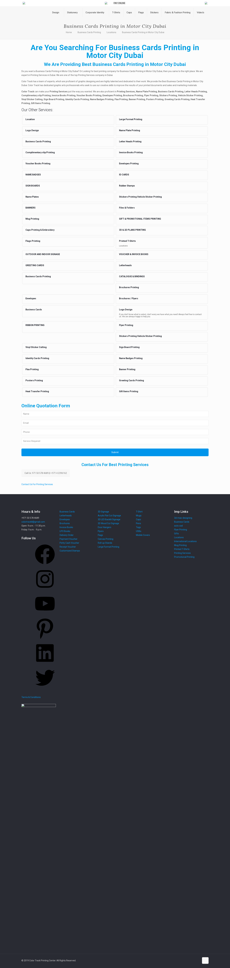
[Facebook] (44, 565)
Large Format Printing (130, 119)
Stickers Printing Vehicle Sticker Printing (140, 197)
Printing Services (182, 553)
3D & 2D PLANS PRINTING (132, 230)
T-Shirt (139, 511)
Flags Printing (33, 241)
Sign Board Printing (129, 347)
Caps (138, 519)
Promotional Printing (184, 557)
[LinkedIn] (44, 664)
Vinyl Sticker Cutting (36, 347)
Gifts (176, 533)
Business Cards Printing (89, 32)
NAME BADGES (33, 174)
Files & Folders (127, 207)
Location (30, 119)
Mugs (138, 515)
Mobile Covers (143, 535)
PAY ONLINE (119, 3)
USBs (138, 531)
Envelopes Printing (129, 163)
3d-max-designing (183, 518)
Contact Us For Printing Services (37, 484)
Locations (111, 32)
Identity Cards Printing (37, 358)
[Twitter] (44, 688)
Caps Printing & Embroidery (40, 230)
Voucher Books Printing (38, 163)
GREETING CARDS (35, 265)
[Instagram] (44, 590)
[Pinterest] (44, 639)
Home (69, 32)
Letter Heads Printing (130, 141)
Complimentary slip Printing (40, 152)
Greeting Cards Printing (131, 380)
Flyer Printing (126, 325)
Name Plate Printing (129, 130)
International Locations (185, 541)
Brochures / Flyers (128, 298)
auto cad (178, 525)
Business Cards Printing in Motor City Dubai (143, 32)
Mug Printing (32, 219)
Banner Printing (127, 369)
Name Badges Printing (131, 358)
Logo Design (32, 130)
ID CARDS (124, 174)
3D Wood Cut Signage (108, 523)
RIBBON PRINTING (35, 325)
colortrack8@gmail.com (33, 522)
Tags (138, 527)
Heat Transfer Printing (37, 391)
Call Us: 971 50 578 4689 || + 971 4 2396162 (46, 473)
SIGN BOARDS (33, 185)
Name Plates (32, 197)
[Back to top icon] (205, 960)
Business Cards (34, 309)
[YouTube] (44, 614)
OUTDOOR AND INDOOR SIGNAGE (43, 254)
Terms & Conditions (31, 697)
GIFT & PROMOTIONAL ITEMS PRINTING (140, 219)
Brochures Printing (129, 287)
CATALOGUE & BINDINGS (132, 276)
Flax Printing (32, 369)
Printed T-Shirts (127, 241)
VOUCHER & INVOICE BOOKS (133, 254)
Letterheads (125, 265)
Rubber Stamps (127, 185)
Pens (138, 523)
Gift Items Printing (128, 391)
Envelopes (31, 298)
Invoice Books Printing (131, 152)
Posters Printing (34, 380)
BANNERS (31, 207)
